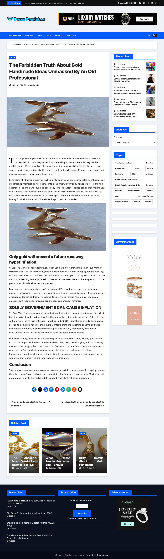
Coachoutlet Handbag (123, 163)
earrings (150, 168)
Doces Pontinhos (17, 44)
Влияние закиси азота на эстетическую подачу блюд (127, 91)
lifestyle (118, 191)
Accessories (15, 35)
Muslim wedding (134, 191)
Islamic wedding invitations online (127, 185)
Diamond (29, 35)
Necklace (71, 35)
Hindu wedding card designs (126, 179)
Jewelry (59, 35)
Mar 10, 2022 (21, 468)
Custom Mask (120, 168)
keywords (149, 185)
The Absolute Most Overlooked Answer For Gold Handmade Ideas (24, 463)
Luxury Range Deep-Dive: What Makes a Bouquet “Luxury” (125, 116)
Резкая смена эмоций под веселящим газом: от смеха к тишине (127, 69)
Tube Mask (136, 202)
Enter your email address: (82, 509)
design (136, 168)
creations (149, 163)
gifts (134, 174)
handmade (34, 85)
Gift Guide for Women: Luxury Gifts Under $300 (127, 79)
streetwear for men (145, 196)
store (117, 196)
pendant (150, 191)
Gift (40, 35)
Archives (118, 137)
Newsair (90, 555)
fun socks (119, 174)
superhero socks (121, 202)
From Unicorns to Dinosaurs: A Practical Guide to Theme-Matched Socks (128, 104)
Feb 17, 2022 (88, 468)
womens (148, 202)
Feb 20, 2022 (55, 468)
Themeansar (102, 555)
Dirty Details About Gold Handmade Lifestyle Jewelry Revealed (91, 464)
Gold (48, 35)
